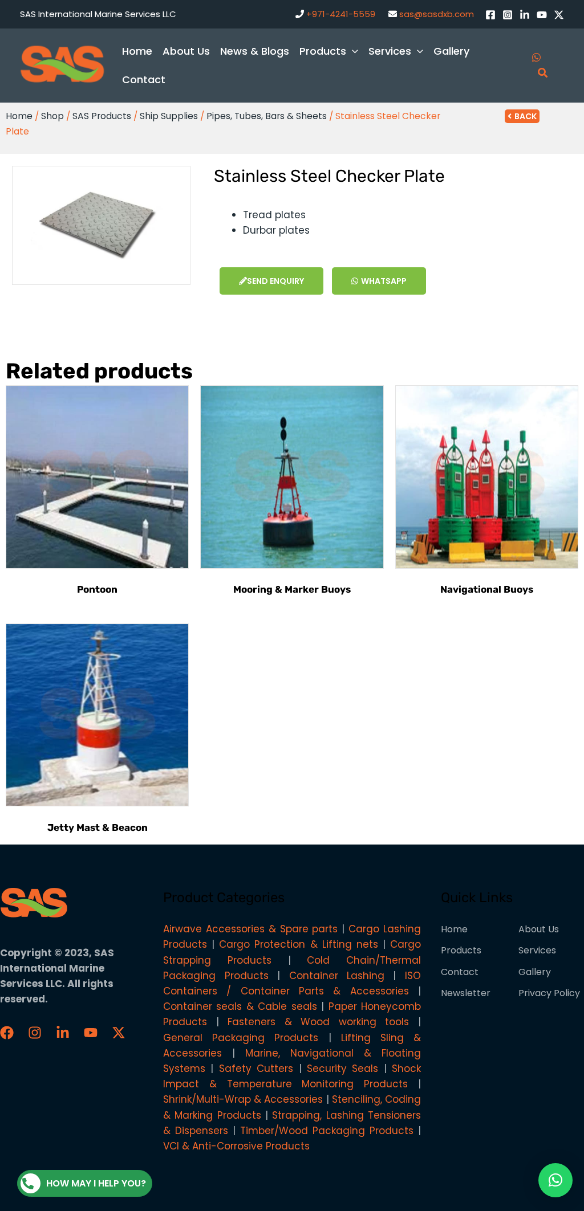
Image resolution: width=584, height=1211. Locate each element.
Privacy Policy (549, 993)
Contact (459, 971)
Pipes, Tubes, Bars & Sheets (266, 116)
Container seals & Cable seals (240, 1006)
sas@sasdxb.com (436, 14)
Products (461, 950)
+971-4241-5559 (340, 14)
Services (537, 950)
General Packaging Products (240, 1038)
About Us (538, 929)
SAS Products (101, 116)
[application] (352, 51)
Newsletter (465, 993)
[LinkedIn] (525, 15)
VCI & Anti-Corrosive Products (236, 1146)
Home (19, 116)
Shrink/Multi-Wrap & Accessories (243, 1099)
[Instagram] (507, 15)
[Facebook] (490, 15)
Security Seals (342, 1068)
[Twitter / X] (559, 15)
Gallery (534, 971)
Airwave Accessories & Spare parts (250, 929)
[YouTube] (542, 15)
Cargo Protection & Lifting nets (298, 944)
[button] (555, 1180)
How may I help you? (96, 1183)
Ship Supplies (169, 116)
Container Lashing (336, 975)
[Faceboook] (7, 1032)
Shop (52, 116)
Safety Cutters (256, 1068)
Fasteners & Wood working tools (318, 1022)
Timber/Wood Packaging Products (326, 1130)
